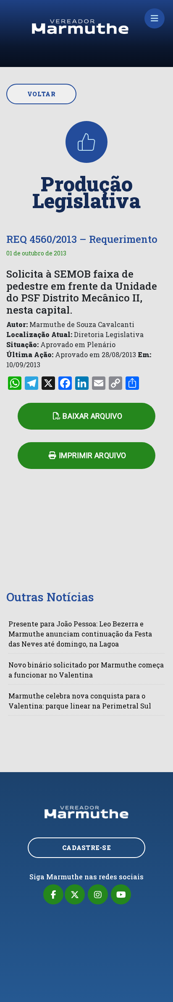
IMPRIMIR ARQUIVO (92, 455)
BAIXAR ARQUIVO (92, 416)
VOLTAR (41, 94)
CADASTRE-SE (86, 848)
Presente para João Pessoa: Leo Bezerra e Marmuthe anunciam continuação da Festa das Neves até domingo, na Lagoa (80, 633)
